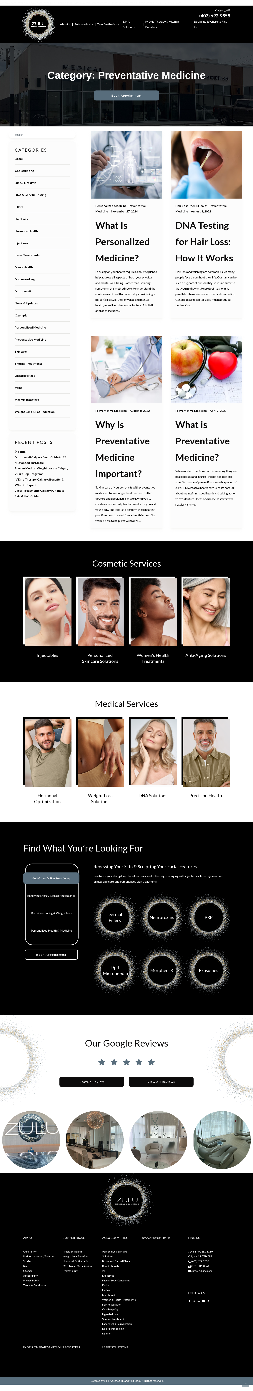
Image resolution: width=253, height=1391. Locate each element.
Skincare (21, 351)
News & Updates (26, 303)
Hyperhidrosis (110, 1314)
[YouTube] (203, 1300)
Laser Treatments (27, 255)
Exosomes (108, 1275)
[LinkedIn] (198, 1300)
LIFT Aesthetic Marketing (119, 1380)
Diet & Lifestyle (25, 182)
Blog (25, 1266)
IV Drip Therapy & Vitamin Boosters (162, 24)
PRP (104, 1270)
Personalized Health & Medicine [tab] (51, 930)
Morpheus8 (23, 291)
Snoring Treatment (113, 1319)
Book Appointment (126, 95)
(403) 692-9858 (214, 15)
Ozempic (21, 315)
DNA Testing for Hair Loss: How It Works (204, 241)
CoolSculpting (110, 1309)
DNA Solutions (129, 24)
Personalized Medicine (30, 327)
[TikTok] (208, 1300)
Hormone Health (26, 231)
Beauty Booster (111, 1266)
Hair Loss (21, 219)
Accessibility (30, 1275)
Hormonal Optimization (76, 1261)
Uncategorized (25, 375)
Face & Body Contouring (116, 1280)
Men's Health (24, 267)
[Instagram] (194, 1300)
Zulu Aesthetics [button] (107, 24)
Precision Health (72, 1251)
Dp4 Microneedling (113, 1328)
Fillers (19, 207)
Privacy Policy (31, 1280)
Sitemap (28, 1270)
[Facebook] (189, 1300)
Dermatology (70, 1270)
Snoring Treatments (28, 363)
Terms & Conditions (34, 1285)
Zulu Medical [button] (82, 24)
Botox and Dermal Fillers (116, 1261)
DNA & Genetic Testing (30, 195)
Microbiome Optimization (77, 1266)
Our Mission (30, 1251)
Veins (18, 387)
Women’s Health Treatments (119, 1299)
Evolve (106, 1290)
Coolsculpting (24, 170)
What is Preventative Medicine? (202, 441)
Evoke (105, 1285)
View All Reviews (161, 1081)
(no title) (20, 451)
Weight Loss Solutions (76, 1256)
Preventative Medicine (30, 339)
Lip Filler (106, 1333)
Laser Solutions (115, 1347)
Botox (19, 158)
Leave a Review (92, 1081)
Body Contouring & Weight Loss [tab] (51, 913)
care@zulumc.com (201, 1270)
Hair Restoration (111, 1304)
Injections (21, 243)
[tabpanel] (162, 930)
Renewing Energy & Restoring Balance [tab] (51, 895)
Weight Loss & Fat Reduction (35, 411)
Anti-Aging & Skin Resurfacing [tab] (51, 878)
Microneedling (25, 279)
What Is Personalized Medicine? (122, 241)
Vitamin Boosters (27, 399)
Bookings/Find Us (156, 1238)
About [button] (64, 24)
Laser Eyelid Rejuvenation (117, 1323)
